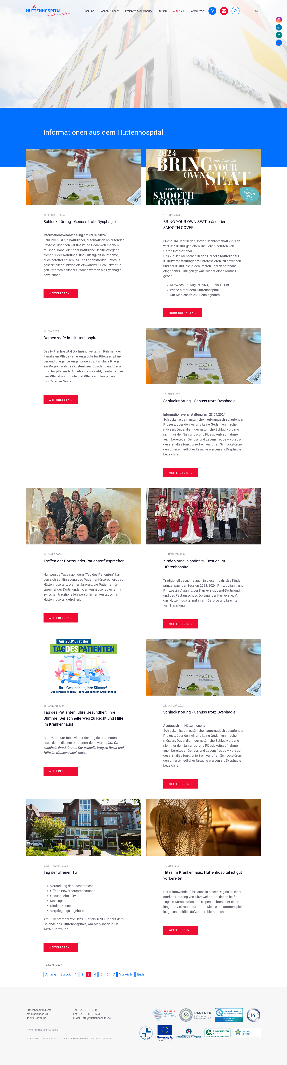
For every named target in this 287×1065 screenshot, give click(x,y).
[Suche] (235, 11)
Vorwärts (126, 974)
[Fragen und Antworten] (212, 11)
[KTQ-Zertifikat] (146, 1033)
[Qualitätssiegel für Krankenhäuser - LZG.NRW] (229, 1015)
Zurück (65, 974)
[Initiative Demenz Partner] (247, 1033)
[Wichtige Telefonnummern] (224, 11)
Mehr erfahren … (183, 312)
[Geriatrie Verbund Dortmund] (164, 1015)
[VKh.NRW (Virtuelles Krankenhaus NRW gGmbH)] (195, 1015)
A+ (256, 11)
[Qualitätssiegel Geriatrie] (217, 1033)
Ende (140, 974)
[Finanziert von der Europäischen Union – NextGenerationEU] (165, 1033)
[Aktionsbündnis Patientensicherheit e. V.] (189, 1033)
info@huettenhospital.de (96, 1018)
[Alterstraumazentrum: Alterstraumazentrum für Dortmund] (253, 1015)
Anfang (50, 974)
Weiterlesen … (63, 295)
